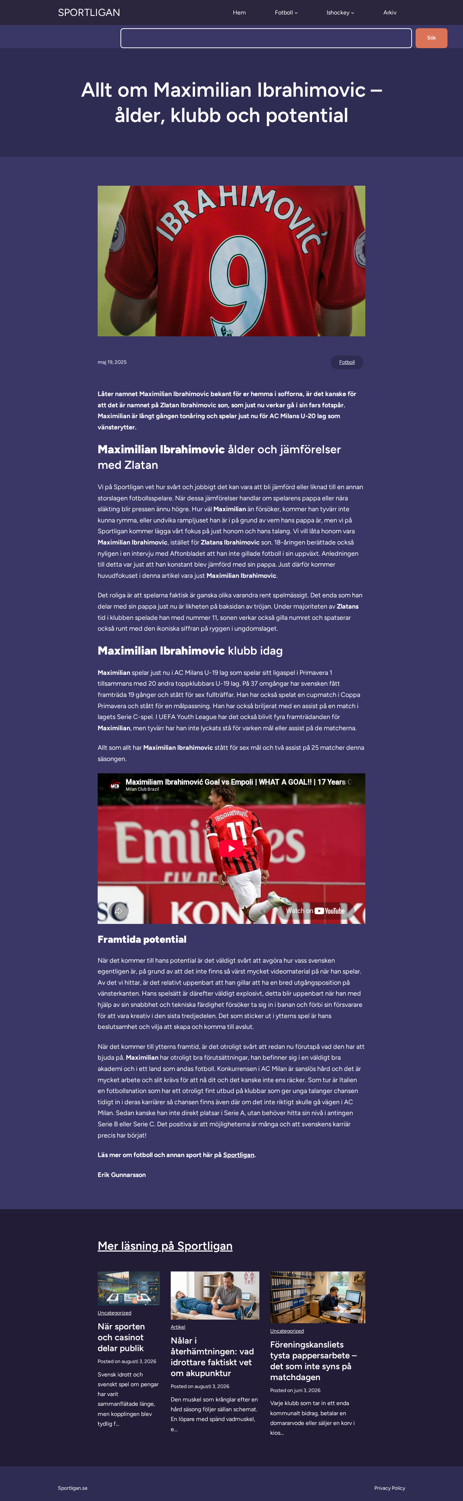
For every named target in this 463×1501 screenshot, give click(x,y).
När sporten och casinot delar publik (121, 1337)
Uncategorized (114, 1313)
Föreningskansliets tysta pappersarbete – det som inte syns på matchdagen (313, 1360)
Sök (431, 38)
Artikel (178, 1327)
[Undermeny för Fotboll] (296, 12)
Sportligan (89, 12)
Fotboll (347, 362)
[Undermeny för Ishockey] (352, 12)
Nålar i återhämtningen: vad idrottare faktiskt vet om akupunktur (212, 1356)
